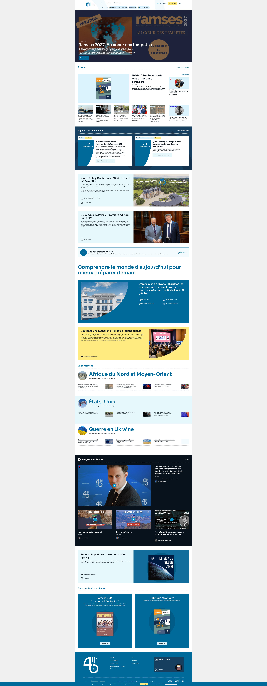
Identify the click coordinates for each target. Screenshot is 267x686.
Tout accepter (144, 684)
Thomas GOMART (173, 120)
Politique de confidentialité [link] (171, 684)
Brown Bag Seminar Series (141, 137)
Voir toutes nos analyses (183, 67)
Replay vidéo (87, 202)
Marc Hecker (90, 561)
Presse (112, 657)
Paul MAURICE (135, 120)
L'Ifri (101, 3)
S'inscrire (183, 252)
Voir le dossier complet (94, 378)
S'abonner (86, 578)
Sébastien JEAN (99, 120)
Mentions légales (94, 680)
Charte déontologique (148, 303)
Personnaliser (160, 684)
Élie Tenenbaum (168, 479)
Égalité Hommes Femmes (117, 666)
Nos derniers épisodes (89, 574)
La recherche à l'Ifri (171, 299)
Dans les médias (185, 74)
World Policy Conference (136, 681)
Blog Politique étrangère (149, 681)
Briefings (80, 106)
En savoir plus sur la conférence (92, 198)
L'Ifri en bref (145, 299)
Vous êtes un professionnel (90, 356)
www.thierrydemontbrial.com (124, 681)
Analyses (108, 3)
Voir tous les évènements (183, 130)
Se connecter (163, 3)
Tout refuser (152, 684)
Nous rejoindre (114, 660)
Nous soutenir (172, 3)
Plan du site (102, 680)
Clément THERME (173, 94)
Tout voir (187, 459)
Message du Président (172, 303)
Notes (116, 106)
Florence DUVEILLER (154, 121)
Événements (117, 3)
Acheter (161, 669)
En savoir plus (84, 58)
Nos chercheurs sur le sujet (108, 378)
